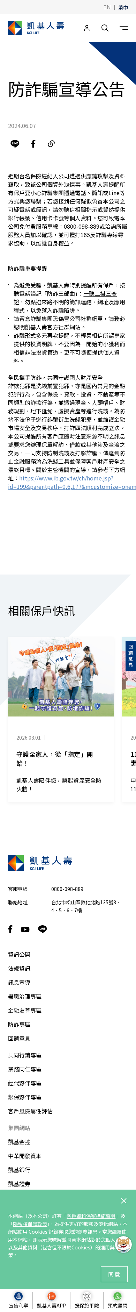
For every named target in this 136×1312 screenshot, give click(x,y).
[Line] (15, 144)
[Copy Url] (51, 144)
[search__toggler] (104, 27)
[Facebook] (33, 144)
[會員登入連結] (86, 27)
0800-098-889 (67, 888)
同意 (114, 1274)
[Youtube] (25, 929)
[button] (107, 6)
